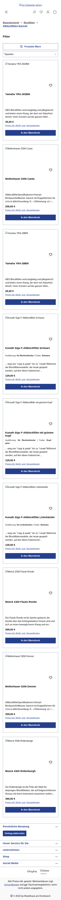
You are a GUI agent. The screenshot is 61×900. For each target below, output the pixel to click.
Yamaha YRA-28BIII (17, 263)
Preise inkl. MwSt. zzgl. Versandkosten (22, 125)
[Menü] (6, 12)
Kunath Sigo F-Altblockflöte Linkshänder (30, 517)
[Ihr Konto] (48, 12)
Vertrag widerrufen (15, 833)
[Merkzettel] (41, 12)
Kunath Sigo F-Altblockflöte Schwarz (27, 348)
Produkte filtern (32, 46)
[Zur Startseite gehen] (30, 5)
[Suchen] (34, 12)
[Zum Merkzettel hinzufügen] (50, 85)
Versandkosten (11, 885)
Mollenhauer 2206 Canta (19, 178)
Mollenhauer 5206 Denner (20, 686)
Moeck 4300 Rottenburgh (20, 771)
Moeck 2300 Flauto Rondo (21, 601)
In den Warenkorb (30, 133)
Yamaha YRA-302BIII (17, 94)
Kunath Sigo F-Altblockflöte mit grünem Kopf (29, 434)
